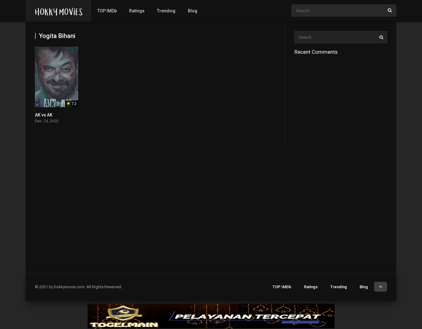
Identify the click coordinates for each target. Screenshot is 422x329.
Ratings (137, 10)
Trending (166, 10)
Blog (192, 10)
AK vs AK (44, 114)
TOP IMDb (107, 10)
